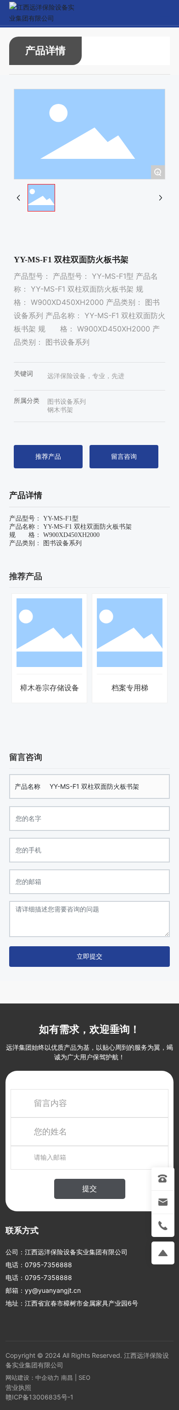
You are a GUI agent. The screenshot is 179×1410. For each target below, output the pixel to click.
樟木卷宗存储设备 (49, 688)
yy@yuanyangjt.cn (53, 1290)
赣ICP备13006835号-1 (39, 1397)
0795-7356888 (48, 1265)
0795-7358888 (48, 1277)
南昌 (67, 1377)
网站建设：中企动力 (32, 1377)
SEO (84, 1377)
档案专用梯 (130, 688)
